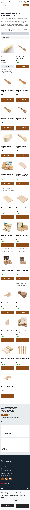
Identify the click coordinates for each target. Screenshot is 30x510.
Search (25, 5)
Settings (15, 500)
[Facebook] (2, 478)
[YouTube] (10, 478)
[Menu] (28, 2)
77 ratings (4, 422)
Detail (7, 66)
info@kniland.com (7, 473)
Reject (7, 505)
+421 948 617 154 (7, 469)
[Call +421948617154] (19, 2)
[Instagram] (6, 478)
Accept (22, 506)
